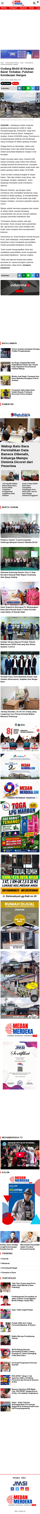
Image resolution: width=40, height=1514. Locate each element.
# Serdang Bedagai (9, 1268)
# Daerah (4, 1259)
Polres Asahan (29, 62)
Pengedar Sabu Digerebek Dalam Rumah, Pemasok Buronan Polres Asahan (23, 392)
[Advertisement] (20, 30)
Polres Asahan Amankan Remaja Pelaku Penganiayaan (25, 350)
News (21, 62)
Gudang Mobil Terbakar (12, 62)
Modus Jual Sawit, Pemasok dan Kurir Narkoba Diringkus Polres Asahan (25, 378)
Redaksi (16, 1478)
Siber (23, 1478)
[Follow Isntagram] (22, 1489)
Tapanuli (23, 8)
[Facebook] (37, 88)
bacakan (6, 83)
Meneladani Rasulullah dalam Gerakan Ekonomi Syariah (30, 1247)
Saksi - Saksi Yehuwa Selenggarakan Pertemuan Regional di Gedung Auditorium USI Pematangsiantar (25, 1405)
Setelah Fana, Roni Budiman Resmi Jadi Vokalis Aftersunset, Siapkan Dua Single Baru (19, 679)
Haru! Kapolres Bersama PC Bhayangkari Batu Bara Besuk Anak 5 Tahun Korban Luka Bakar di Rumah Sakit (19, 609)
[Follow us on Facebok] (12, 1489)
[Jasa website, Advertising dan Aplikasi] (20, 297)
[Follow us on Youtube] (27, 1489)
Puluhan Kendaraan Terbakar (9, 64)
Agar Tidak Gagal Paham (22, 1310)
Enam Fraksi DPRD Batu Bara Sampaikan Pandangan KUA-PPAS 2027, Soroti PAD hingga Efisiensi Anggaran (30, 489)
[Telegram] (19, 88)
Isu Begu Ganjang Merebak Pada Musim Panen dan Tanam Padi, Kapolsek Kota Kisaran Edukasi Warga (25, 366)
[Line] (28, 88)
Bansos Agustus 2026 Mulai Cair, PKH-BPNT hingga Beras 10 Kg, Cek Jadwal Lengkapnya (25, 1391)
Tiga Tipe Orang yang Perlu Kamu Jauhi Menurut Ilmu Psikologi (23, 1285)
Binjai (31, 8)
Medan (4, 8)
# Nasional (5, 1263)
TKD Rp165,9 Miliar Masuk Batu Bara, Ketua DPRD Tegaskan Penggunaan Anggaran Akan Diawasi (9, 489)
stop (16, 83)
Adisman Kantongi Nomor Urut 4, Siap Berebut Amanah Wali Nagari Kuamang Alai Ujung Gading (18, 574)
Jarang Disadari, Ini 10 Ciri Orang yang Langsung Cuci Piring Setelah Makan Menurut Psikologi (18, 714)
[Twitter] (33, 88)
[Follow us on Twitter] (17, 1489)
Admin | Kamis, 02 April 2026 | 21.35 (11, 80)
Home (2, 62)
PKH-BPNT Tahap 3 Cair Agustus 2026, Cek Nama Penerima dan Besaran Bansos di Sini (25, 1379)
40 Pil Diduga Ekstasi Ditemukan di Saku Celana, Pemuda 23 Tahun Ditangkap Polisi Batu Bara (24, 1352)
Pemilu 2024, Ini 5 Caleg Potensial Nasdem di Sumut (24, 1324)
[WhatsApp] (24, 88)
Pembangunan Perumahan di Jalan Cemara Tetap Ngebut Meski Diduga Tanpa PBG (24, 1298)
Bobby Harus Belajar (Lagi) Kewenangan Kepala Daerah (9, 1247)
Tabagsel (13, 8)
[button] (38, 1)
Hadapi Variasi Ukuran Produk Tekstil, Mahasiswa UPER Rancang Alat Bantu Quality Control (18, 644)
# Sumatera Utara (8, 1272)
